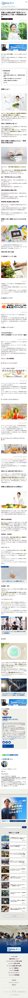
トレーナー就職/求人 (14, 968)
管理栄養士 (4, 727)
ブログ (5, 746)
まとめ (5, 82)
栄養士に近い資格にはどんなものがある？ (13, 78)
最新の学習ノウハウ (14, 958)
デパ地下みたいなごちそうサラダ (14, 736)
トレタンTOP (14, 956)
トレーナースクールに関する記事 (14, 961)
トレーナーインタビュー (14, 972)
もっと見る (14, 916)
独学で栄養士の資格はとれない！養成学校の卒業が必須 (14, 76)
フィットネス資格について (7, 19)
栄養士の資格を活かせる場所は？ (11, 80)
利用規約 (14, 980)
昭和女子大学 (5, 723)
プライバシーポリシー (14, 982)
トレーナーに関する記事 (14, 963)
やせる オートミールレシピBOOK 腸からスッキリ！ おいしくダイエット (13, 738)
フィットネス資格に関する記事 (14, 965)
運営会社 (14, 984)
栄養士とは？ (7, 73)
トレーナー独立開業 (14, 970)
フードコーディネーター (13, 727)
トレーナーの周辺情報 (14, 975)
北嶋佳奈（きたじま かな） (10, 719)
